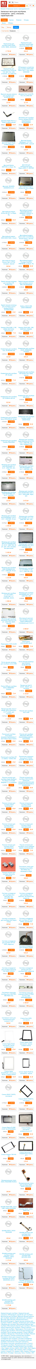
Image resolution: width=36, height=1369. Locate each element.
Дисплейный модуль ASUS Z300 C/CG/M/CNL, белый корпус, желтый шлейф (26, 238)
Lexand (8, 1351)
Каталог (3, 9)
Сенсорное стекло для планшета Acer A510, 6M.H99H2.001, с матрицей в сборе (26, 869)
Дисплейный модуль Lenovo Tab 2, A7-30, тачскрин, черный (8, 262)
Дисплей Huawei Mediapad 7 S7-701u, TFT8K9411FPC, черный (26, 142)
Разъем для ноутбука (22, 1333)
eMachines (5, 1349)
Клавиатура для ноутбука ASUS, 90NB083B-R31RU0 (26, 350)
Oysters (26, 1351)
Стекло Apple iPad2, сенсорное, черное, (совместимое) (26, 1043)
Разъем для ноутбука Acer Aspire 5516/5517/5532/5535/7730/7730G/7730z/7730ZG (9, 736)
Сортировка (5, 31)
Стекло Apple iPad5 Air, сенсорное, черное (26, 1072)
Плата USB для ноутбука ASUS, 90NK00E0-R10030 (9, 687)
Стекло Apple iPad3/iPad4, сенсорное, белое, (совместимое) (8, 1073)
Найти (16, 27)
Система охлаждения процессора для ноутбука (16, 1339)
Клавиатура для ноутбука (27, 1322)
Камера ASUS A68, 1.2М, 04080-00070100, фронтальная (9, 329)
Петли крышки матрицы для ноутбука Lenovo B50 (9, 663)
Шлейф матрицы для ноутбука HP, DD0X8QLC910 (8, 1301)
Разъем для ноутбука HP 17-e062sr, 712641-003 (9, 757)
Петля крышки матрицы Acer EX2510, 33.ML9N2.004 (26, 663)
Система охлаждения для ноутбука (14, 1337)
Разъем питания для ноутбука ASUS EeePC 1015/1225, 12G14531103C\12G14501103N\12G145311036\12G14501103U (26, 781)
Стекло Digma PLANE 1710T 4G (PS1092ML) (9, 1128)
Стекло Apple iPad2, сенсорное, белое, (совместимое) (8, 1045)
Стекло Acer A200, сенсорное (26, 1019)
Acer (3, 1348)
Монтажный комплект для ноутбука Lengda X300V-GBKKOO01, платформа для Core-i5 (26, 620)
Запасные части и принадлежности (18, 9)
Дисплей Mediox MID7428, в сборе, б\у (9, 166)
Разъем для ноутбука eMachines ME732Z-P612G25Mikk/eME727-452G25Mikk (26, 736)
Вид (3, 27)
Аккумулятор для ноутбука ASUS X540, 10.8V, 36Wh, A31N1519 (8, 45)
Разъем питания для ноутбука (20, 1335)
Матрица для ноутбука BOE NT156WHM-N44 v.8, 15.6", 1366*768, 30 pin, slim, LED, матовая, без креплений (8, 545)
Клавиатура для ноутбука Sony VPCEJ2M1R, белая (9, 418)
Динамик (13, 1318)
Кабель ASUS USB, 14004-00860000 (26, 306)
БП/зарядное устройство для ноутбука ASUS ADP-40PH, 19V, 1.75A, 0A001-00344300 (26, 69)
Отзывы (26, 20)
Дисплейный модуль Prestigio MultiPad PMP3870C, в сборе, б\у (26, 262)
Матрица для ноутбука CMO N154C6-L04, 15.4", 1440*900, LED (26, 545)
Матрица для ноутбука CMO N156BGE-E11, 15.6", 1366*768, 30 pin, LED (8, 570)
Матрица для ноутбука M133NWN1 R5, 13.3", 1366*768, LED (26, 594)
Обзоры (10, 23)
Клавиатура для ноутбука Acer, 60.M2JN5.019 (9, 349)
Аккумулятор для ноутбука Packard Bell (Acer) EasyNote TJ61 (26, 44)
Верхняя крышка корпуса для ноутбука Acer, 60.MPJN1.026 (9, 95)
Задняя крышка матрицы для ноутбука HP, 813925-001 (9, 283)
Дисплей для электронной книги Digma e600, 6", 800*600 (26, 166)
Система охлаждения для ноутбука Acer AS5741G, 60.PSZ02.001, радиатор (26, 895)
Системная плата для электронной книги (14, 1343)
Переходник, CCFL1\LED (9, 644)
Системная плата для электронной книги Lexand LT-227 (9, 1019)
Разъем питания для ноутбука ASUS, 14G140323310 (8, 846)
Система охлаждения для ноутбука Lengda (26, 946)
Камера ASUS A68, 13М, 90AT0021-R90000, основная (26, 329)
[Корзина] (33, 5)
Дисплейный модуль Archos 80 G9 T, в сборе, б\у (8, 213)
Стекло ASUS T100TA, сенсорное (9, 1095)
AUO (21, 1348)
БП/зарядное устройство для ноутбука (20, 1314)
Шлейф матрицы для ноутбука (23, 1346)
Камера (15, 1322)
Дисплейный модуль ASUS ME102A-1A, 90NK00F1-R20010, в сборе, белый (26, 212)
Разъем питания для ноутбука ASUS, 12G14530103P (26, 804)
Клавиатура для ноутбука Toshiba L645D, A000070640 (26, 418)
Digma (34, 1348)
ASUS (17, 1348)
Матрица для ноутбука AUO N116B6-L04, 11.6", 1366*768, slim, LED (26, 518)
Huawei (19, 1349)
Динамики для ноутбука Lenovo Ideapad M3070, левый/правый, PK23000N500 (26, 120)
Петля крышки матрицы (14, 1332)
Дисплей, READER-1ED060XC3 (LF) (9, 187)
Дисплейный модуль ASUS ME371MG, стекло (8, 237)
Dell (29, 1348)
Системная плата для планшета (17, 1341)
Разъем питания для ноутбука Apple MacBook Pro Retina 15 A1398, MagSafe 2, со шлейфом (9, 780)
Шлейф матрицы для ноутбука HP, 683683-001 (26, 1281)
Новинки (18, 20)
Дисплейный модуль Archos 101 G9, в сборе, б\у (26, 188)
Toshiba (28, 1353)
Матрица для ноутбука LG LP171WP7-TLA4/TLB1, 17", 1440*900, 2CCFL (9, 595)
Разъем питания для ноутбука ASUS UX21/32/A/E (8, 804)
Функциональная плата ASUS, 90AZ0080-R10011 (9, 1181)
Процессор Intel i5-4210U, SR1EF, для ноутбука (26, 686)
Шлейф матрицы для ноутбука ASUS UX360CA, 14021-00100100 (8, 1256)
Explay (11, 1349)
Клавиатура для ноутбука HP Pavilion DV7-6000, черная (26, 373)
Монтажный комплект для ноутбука (18, 1326)
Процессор (10, 1333)
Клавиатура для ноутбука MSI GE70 (26, 396)
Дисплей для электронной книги (17, 1319)
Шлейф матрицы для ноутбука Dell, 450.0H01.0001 (26, 1255)
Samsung (17, 1353)
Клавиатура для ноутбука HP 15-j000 (9, 374)
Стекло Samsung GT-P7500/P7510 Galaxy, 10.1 (26, 1153)
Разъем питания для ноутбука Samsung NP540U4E (8, 874)
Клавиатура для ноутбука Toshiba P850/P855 (9, 441)
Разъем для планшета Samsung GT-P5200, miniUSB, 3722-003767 (26, 758)
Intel (24, 1349)
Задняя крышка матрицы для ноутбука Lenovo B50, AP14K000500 (26, 283)
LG (13, 1351)
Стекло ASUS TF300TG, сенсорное (26, 1099)
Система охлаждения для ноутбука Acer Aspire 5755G (9, 920)
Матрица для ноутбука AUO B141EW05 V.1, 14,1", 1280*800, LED (26, 467)
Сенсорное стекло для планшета (11, 1337)
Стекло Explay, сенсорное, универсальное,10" (26, 1129)
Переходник (19, 1329)
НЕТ (33, 1353)
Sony (23, 1353)
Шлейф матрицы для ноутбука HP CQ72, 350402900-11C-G (8, 1278)
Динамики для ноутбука (24, 1318)
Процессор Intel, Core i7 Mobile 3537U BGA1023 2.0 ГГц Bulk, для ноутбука (8, 711)
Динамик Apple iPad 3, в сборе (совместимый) (8, 121)
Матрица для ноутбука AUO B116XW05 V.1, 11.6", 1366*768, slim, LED (9, 467)
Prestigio (11, 1353)
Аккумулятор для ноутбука (9, 1313)
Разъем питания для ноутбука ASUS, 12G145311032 (8, 825)
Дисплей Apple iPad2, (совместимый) (8, 143)
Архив (4, 23)
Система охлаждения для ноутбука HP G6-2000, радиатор (9, 942)
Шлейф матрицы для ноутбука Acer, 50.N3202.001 (26, 1234)
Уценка (11, 20)
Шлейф (9, 1346)
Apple (7, 1348)
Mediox (17, 1351)
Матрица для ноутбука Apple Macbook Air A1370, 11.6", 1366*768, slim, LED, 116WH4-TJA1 (26, 442)
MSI (22, 1351)
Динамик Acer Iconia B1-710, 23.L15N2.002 (26, 94)
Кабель (9, 1322)
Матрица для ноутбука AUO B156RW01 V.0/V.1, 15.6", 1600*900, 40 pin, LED (8, 518)
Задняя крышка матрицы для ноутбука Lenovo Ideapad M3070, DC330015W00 (9, 307)
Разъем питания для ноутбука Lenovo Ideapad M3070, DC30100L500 (26, 846)
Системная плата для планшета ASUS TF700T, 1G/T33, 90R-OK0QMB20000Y (26, 995)
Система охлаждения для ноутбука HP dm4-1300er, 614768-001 (26, 920)
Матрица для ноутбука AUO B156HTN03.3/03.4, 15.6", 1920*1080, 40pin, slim (26, 493)
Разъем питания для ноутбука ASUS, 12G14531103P (26, 825)
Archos (12, 1348)
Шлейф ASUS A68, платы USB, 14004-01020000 (9, 1207)
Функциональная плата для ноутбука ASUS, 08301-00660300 (26, 1184)
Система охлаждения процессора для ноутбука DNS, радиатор (26, 969)
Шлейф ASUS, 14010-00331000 (9, 1231)
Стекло (30, 1343)
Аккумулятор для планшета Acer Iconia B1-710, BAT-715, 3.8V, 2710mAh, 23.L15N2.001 (9, 71)
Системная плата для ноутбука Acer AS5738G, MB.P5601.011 (8, 994)
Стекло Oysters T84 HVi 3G (8, 1155)
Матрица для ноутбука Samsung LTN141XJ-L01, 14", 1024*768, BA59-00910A (9, 621)
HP (15, 1349)
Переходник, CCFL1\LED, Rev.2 (26, 642)
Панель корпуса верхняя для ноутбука (18, 1326)
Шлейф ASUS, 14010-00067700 (26, 1209)
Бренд (9, 27)
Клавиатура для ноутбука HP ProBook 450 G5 (9, 397)
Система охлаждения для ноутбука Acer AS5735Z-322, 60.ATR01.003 (9, 895)
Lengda (29, 1349)
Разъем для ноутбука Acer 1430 (26, 711)
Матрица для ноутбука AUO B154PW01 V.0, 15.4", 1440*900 (9, 493)
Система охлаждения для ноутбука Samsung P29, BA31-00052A (9, 969)
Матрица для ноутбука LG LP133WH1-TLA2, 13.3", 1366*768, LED (26, 569)
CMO (25, 1348)
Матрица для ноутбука (9, 1324)
